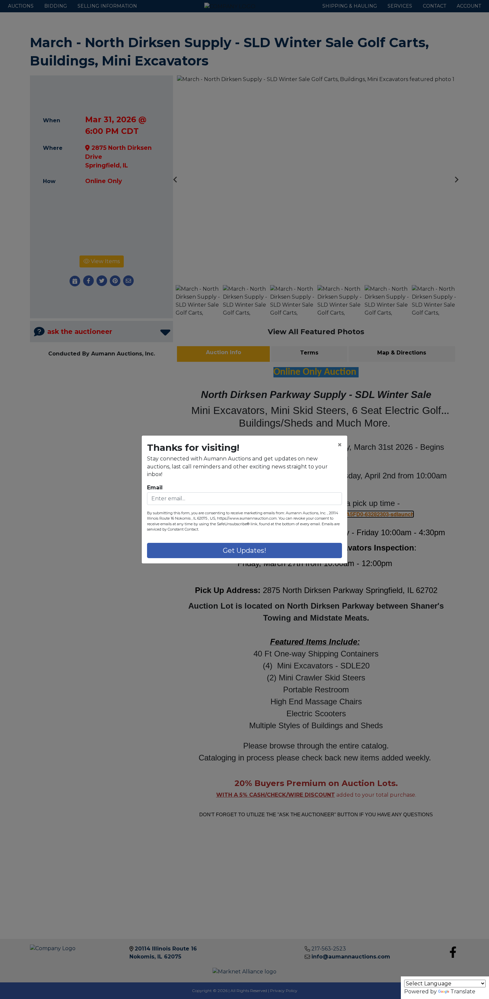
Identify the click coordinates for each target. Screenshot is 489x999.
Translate (462, 991)
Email (155, 487)
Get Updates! (244, 550)
